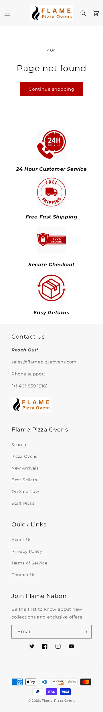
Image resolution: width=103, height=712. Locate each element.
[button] (7, 13)
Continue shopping (51, 89)
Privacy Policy (26, 551)
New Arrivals (25, 468)
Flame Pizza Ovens (58, 701)
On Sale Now (25, 491)
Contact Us (23, 574)
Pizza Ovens (24, 456)
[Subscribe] (85, 632)
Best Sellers (24, 479)
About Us (21, 539)
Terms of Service (29, 563)
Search (18, 444)
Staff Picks (23, 503)
